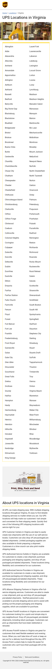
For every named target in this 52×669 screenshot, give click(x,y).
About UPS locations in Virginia (25, 503)
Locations (12, 13)
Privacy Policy (17, 657)
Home (4, 13)
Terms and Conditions (32, 657)
